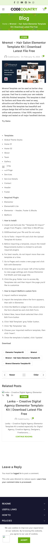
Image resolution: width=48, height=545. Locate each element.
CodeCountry (14, 57)
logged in (17, 473)
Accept (24, 540)
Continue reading (24, 437)
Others (24, 37)
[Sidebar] (3, 167)
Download (6, 343)
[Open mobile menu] (3, 9)
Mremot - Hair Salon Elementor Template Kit (22, 358)
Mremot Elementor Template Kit (17, 363)
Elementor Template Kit (14, 352)
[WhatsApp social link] (33, 2)
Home (4, 24)
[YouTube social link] (22, 2)
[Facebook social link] (14, 2)
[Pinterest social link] (26, 2)
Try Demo (6, 121)
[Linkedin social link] (29, 2)
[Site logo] (24, 9)
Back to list (24, 375)
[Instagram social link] (18, 2)
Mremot (34, 352)
